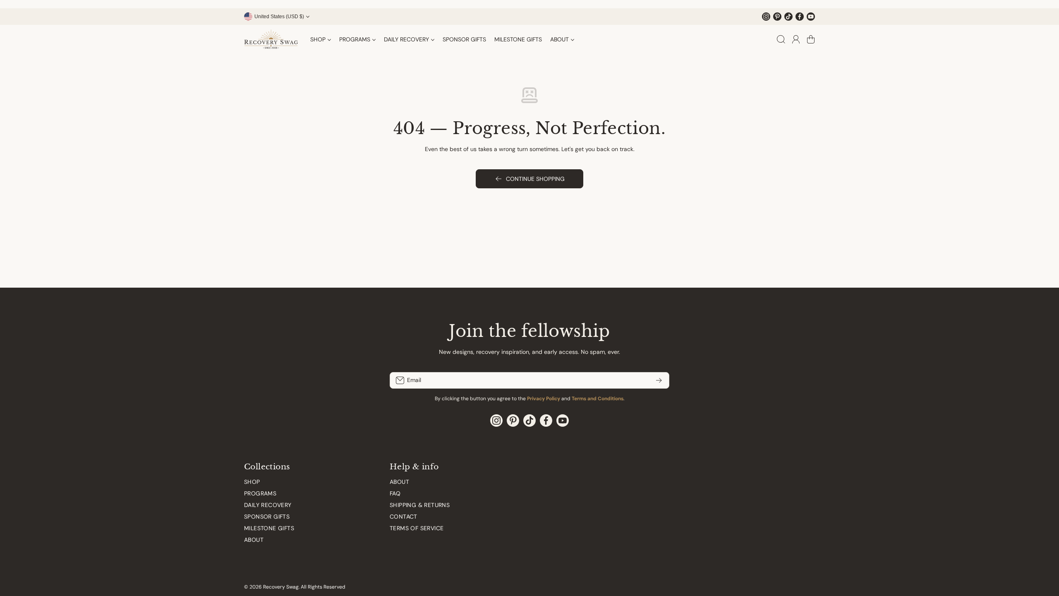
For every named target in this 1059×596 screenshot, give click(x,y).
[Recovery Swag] (271, 39)
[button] (811, 39)
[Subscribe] (659, 380)
